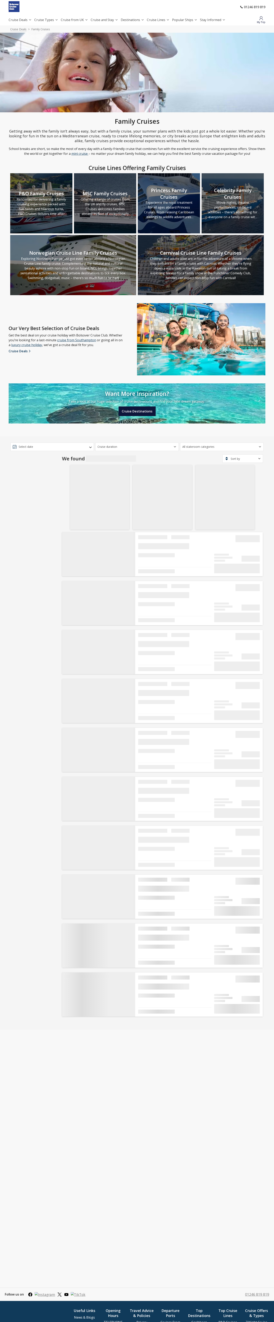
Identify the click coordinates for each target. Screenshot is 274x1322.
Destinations (130, 20)
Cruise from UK (72, 20)
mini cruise (79, 153)
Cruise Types (44, 20)
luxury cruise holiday (26, 345)
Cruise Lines (156, 20)
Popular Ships (182, 20)
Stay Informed (210, 20)
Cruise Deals (18, 20)
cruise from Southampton (76, 340)
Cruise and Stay (102, 20)
